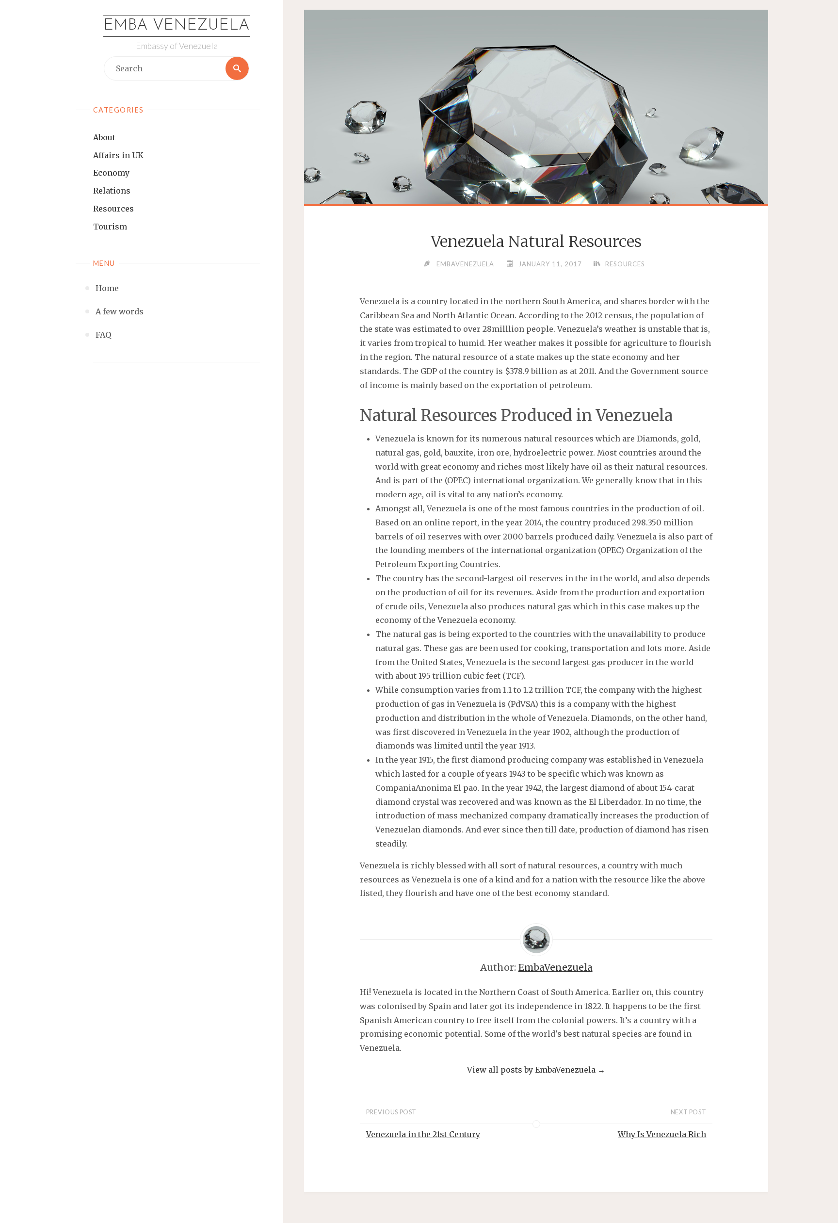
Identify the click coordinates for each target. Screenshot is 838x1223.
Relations (111, 191)
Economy (111, 173)
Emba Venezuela (176, 25)
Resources (113, 208)
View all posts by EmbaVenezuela (536, 1070)
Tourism (110, 226)
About (104, 137)
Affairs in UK (118, 155)
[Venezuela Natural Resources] (536, 144)
